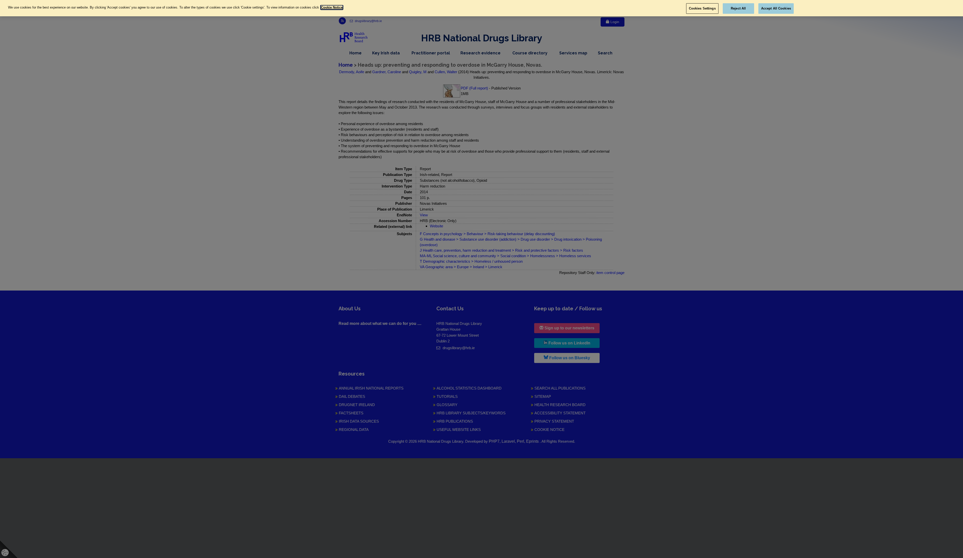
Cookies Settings (702, 8)
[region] (481, 8)
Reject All (738, 8)
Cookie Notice (332, 7)
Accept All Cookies (776, 8)
